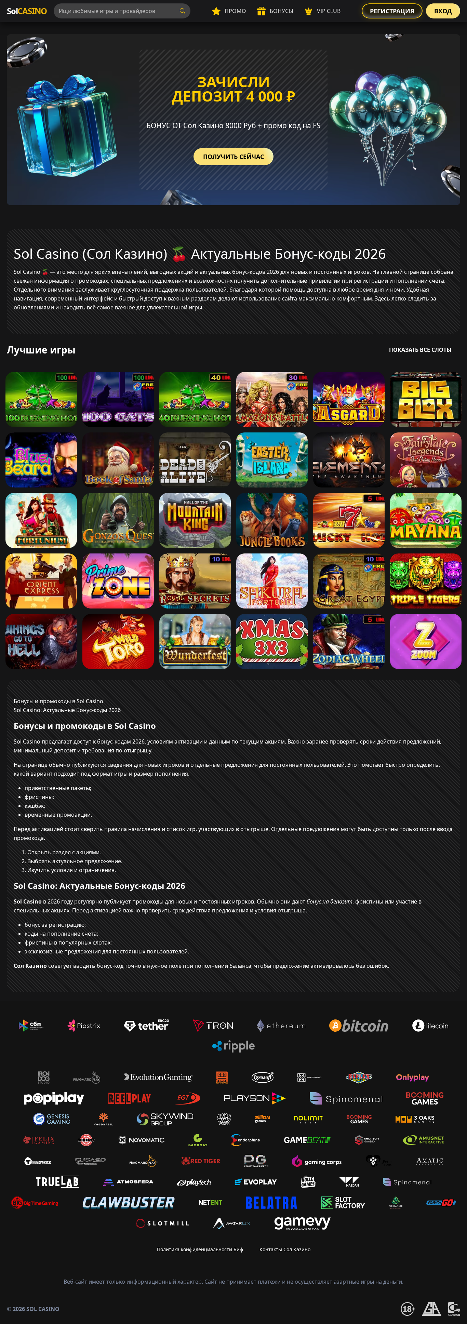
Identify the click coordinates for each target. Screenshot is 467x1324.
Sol (27, 10)
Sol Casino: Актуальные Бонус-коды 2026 (67, 710)
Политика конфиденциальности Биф (200, 1249)
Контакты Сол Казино (284, 1249)
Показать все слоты (420, 349)
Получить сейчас (233, 156)
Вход (443, 11)
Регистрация (392, 11)
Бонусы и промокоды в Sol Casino (58, 701)
